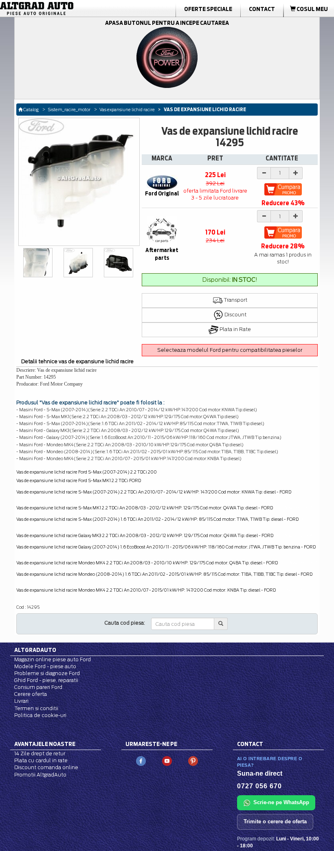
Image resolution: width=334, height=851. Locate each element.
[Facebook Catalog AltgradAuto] (141, 760)
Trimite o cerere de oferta (275, 821)
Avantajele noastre (44, 744)
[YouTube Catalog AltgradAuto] (167, 760)
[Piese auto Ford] (52, 8)
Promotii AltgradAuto (40, 775)
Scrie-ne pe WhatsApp (281, 802)
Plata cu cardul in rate (41, 760)
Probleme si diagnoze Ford (47, 673)
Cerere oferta (30, 694)
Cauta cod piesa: (125, 623)
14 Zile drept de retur (39, 753)
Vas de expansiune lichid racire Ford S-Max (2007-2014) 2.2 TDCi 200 (86, 471)
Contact (262, 9)
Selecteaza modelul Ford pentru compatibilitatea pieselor (229, 350)
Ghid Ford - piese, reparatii (46, 680)
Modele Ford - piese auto (45, 666)
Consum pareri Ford (38, 687)
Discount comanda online (46, 767)
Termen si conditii (36, 708)
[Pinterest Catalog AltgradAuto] (193, 760)
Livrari (21, 701)
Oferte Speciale (208, 9)
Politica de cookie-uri (40, 715)
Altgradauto (35, 650)
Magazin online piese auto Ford (52, 659)
